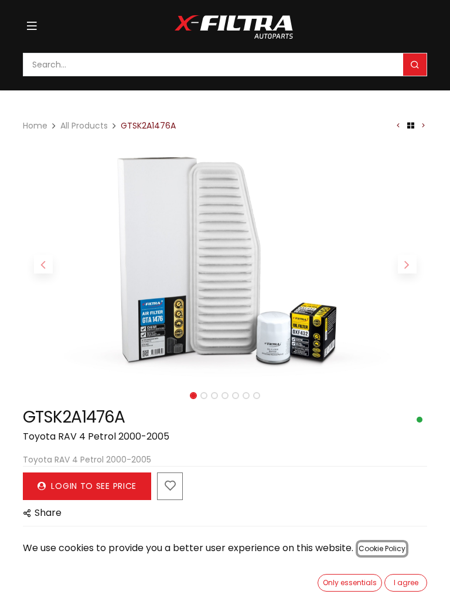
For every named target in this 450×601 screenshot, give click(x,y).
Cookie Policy (382, 548)
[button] (43, 264)
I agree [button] (406, 583)
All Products (84, 125)
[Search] (415, 64)
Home (35, 125)
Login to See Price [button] (93, 486)
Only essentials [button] (350, 583)
